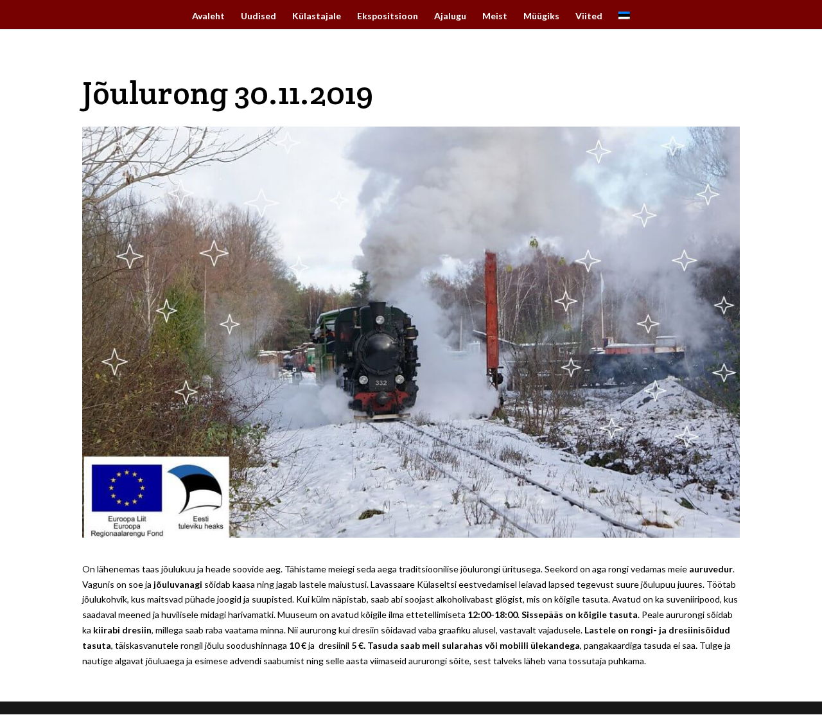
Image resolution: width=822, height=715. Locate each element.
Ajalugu (450, 16)
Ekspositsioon (387, 16)
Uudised (258, 16)
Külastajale (316, 16)
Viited (588, 16)
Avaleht (208, 16)
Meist (494, 16)
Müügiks (541, 16)
